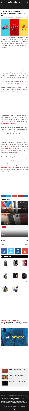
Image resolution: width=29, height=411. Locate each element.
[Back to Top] (14, 409)
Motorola (23, 17)
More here (12, 138)
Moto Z (3, 214)
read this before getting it (8, 123)
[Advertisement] (12, 58)
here (17, 83)
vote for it (14, 152)
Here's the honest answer (9, 148)
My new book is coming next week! (17, 381)
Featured (19, 17)
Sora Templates (12, 406)
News (27, 17)
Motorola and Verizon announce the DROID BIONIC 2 (14, 209)
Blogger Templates (21, 406)
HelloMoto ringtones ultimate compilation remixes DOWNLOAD (17, 376)
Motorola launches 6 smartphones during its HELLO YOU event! (14, 233)
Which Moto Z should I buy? (8, 222)
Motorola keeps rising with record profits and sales (17, 370)
